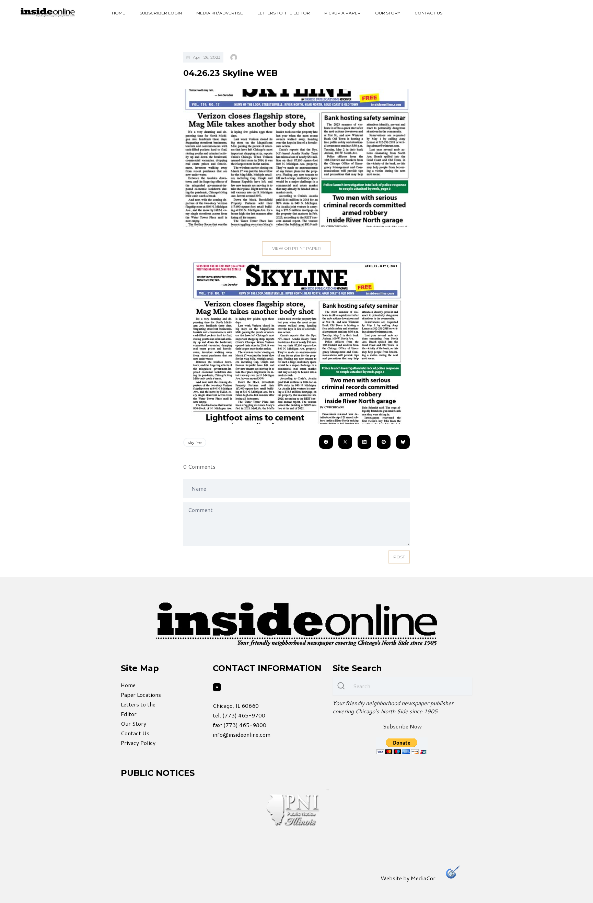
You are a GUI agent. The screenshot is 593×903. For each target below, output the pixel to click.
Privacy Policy (138, 743)
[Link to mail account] (217, 687)
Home (118, 12)
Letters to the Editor (283, 12)
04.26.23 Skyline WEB (230, 73)
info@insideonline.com (241, 734)
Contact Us (428, 12)
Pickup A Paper (342, 12)
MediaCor (423, 878)
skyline (194, 442)
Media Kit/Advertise (219, 12)
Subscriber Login (161, 12)
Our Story (387, 12)
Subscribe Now (402, 726)
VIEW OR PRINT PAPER (296, 248)
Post (399, 556)
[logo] (48, 12)
